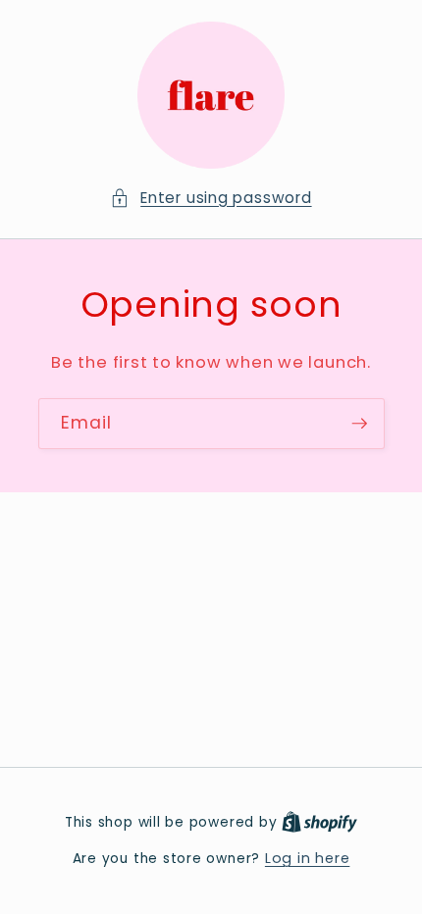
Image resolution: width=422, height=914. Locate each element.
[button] (210, 198)
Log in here (307, 858)
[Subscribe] (359, 423)
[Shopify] (319, 822)
